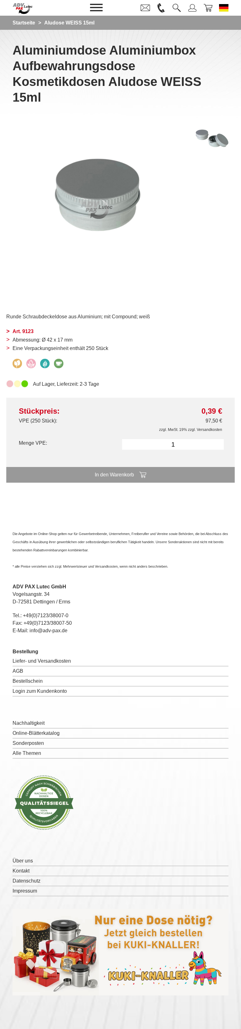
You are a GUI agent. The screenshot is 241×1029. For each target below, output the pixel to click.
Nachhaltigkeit (29, 723)
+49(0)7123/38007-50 (48, 623)
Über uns (23, 860)
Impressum (25, 891)
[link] (145, 8)
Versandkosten (209, 429)
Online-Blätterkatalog (36, 733)
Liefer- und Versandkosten (42, 661)
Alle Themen (27, 753)
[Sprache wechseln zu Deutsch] (223, 8)
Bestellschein (28, 681)
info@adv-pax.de (48, 630)
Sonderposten (28, 743)
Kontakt (21, 870)
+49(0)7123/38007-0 (45, 615)
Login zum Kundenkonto (40, 691)
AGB (18, 671)
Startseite (24, 22)
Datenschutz (26, 880)
